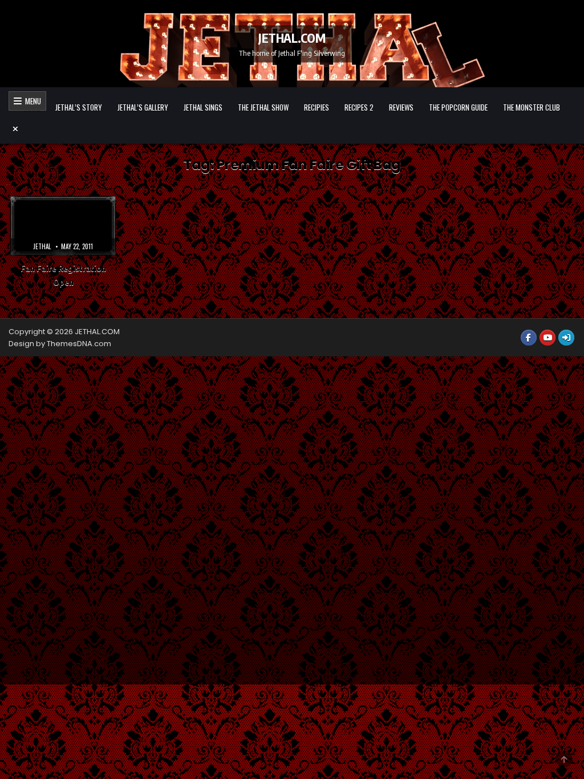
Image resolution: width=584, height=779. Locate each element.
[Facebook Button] (529, 338)
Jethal (42, 246)
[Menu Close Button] (292, 129)
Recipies (316, 107)
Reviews (401, 107)
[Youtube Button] (547, 338)
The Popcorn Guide (458, 107)
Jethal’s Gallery (142, 107)
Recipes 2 (359, 107)
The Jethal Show (263, 107)
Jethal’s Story (78, 107)
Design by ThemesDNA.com (60, 343)
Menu (31, 101)
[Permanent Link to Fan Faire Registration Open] (63, 225)
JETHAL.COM (291, 37)
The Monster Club (531, 107)
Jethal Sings (203, 107)
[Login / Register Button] (566, 338)
